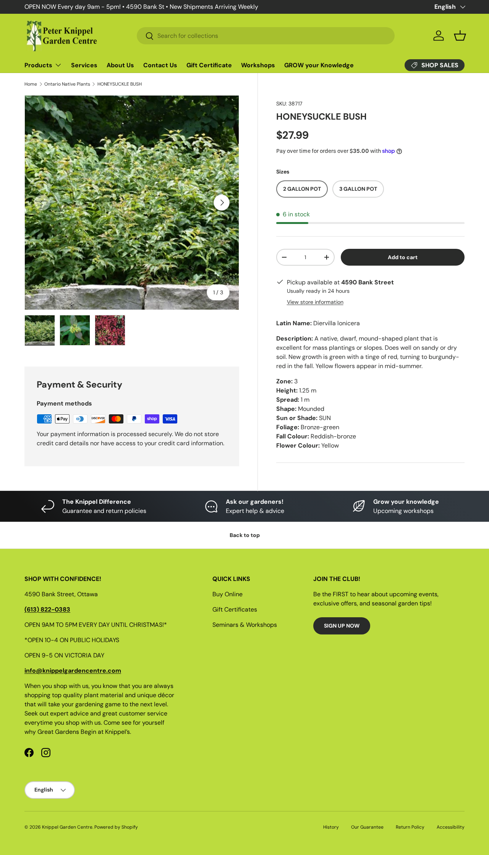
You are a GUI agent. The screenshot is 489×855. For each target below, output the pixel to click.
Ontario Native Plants (67, 84)
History (331, 827)
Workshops (258, 65)
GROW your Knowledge (319, 65)
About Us (120, 65)
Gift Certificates (234, 609)
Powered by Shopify (116, 827)
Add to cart (403, 257)
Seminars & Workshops (244, 625)
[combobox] (266, 35)
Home (30, 84)
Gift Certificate (209, 65)
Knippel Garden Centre (67, 827)
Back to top (245, 535)
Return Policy (410, 827)
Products (38, 65)
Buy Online (227, 594)
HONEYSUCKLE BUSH (119, 84)
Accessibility (451, 827)
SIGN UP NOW (341, 625)
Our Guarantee (367, 827)
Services (84, 65)
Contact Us (160, 65)
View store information (315, 302)
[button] (460, 35)
